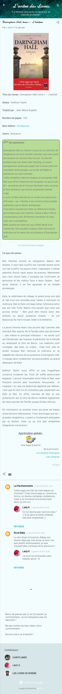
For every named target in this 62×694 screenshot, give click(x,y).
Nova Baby (19, 532)
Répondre (19, 526)
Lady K (26, 507)
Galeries (40, 689)
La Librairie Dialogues (48, 452)
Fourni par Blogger (32, 682)
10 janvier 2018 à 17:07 (43, 486)
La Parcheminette (23, 485)
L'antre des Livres (31, 5)
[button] (58, 23)
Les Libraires (53, 456)
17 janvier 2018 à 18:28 (40, 551)
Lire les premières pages (31, 245)
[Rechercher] (58, 5)
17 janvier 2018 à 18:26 (40, 507)
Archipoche (23, 125)
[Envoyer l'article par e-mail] (10, 475)
